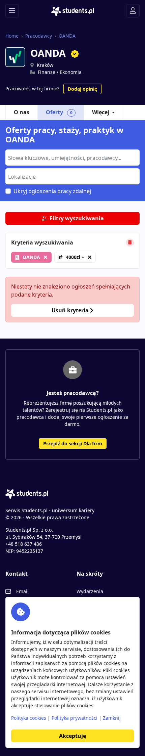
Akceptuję (72, 736)
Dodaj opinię (82, 89)
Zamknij (112, 718)
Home (12, 36)
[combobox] (72, 157)
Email (22, 591)
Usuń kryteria (71, 310)
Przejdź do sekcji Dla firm (72, 443)
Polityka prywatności (74, 718)
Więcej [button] (100, 112)
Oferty (59, 112)
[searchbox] (71, 157)
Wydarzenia (90, 591)
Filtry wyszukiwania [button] (77, 218)
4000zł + (75, 257)
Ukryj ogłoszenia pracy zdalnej (52, 191)
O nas (21, 112)
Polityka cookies (28, 718)
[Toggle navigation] (12, 10)
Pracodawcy (38, 36)
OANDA (67, 36)
